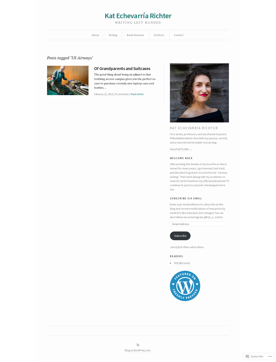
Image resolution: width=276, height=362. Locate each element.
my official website (210, 181)
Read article (137, 94)
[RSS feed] (138, 345)
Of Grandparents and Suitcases (122, 68)
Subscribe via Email (186, 198)
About (95, 35)
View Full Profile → (181, 149)
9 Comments (122, 94)
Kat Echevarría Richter (138, 15)
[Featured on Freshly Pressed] (199, 286)
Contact (178, 35)
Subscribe (180, 236)
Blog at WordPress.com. (138, 350)
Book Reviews (135, 35)
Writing (113, 35)
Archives (159, 35)
